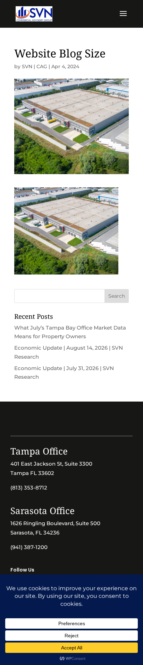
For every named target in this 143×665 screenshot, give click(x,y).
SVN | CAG (34, 66)
